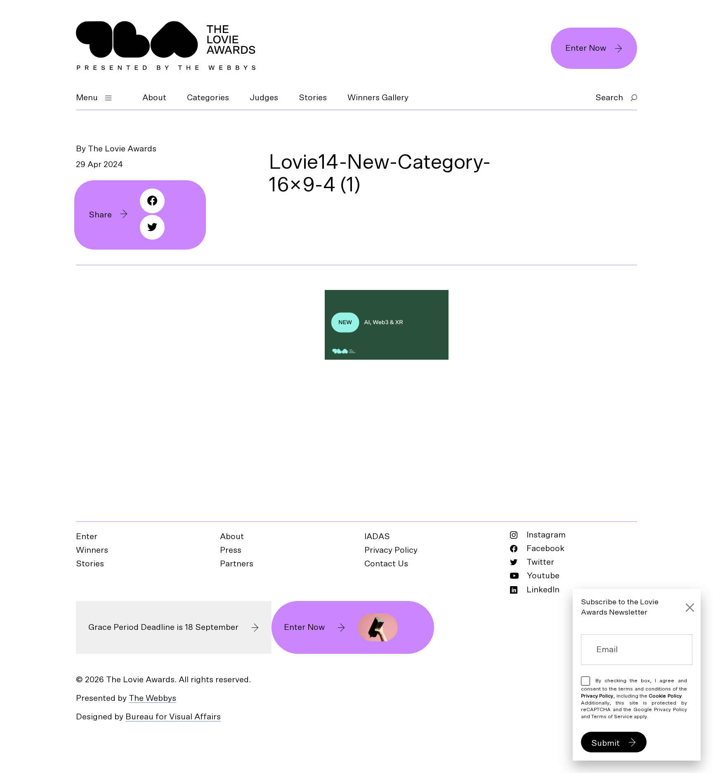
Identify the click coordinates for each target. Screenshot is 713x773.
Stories (313, 98)
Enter (86, 537)
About (154, 98)
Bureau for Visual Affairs (173, 717)
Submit (605, 743)
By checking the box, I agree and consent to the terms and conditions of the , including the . (634, 698)
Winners (92, 550)
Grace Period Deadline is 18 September (163, 627)
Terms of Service (612, 716)
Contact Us (386, 564)
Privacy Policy (391, 550)
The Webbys (152, 698)
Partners (236, 564)
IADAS (377, 537)
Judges (264, 98)
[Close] (690, 607)
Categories (208, 98)
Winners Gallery (377, 98)
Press (230, 550)
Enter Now (585, 48)
